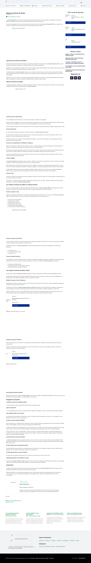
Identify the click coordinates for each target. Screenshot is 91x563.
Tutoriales (35, 5)
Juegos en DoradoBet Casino (54, 513)
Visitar (16, 305)
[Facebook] (71, 77)
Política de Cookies (40, 558)
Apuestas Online (60, 5)
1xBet (72, 27)
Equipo (46, 558)
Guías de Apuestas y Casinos (13, 16)
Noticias (83, 5)
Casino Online (73, 5)
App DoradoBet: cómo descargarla (32, 514)
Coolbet (53, 540)
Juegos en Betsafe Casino (74, 513)
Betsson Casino (20, 284)
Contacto (52, 558)
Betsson (14, 296)
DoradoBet (66, 540)
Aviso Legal (32, 558)
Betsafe (72, 540)
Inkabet (59, 540)
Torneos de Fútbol (47, 5)
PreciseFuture (82, 558)
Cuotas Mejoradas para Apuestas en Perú (12, 514)
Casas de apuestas (11, 5)
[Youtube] (79, 77)
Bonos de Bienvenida (25, 5)
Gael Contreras (24, 484)
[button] (81, 3)
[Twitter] (75, 77)
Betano (13, 351)
